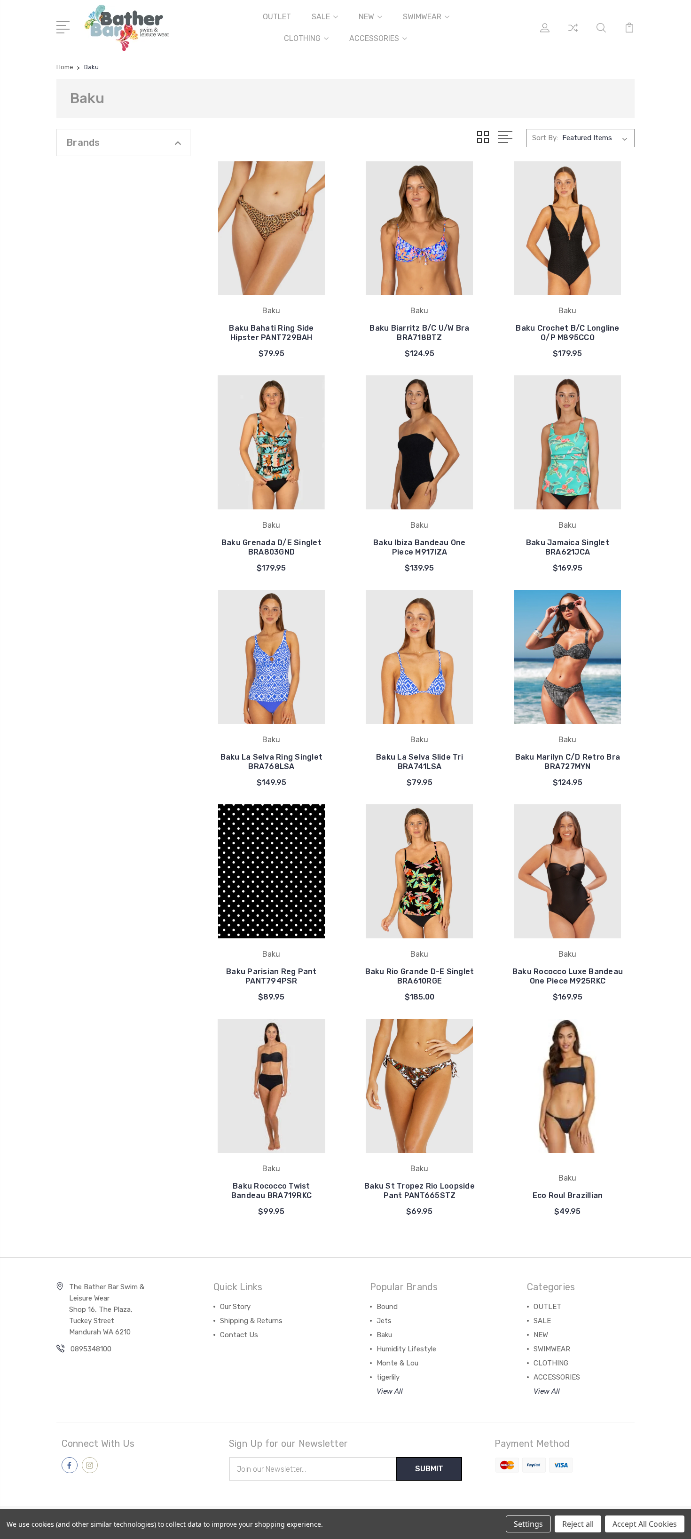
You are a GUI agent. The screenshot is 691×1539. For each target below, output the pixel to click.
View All (390, 1391)
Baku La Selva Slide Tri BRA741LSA (419, 762)
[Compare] (573, 33)
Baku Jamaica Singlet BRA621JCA (567, 547)
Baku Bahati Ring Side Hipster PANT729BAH (271, 333)
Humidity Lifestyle (406, 1349)
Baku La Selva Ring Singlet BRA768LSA (271, 762)
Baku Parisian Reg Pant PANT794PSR (271, 976)
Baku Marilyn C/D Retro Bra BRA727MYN (567, 762)
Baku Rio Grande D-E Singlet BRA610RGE (419, 976)
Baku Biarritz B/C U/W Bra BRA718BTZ (419, 333)
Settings (528, 1524)
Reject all (578, 1524)
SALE (321, 16)
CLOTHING (302, 38)
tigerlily (388, 1377)
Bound (387, 1306)
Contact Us (239, 1335)
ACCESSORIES (374, 38)
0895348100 (91, 1349)
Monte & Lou (397, 1363)
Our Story (235, 1306)
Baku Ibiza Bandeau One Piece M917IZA (419, 547)
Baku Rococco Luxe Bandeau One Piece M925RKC (567, 976)
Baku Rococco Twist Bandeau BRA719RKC (271, 1191)
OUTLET (277, 16)
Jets (384, 1321)
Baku (384, 1335)
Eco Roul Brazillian (568, 1195)
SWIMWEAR (422, 16)
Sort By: (545, 138)
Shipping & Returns (251, 1321)
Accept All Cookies (644, 1524)
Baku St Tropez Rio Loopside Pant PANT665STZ (419, 1191)
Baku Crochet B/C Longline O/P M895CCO (567, 333)
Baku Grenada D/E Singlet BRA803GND (271, 547)
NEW (366, 16)
